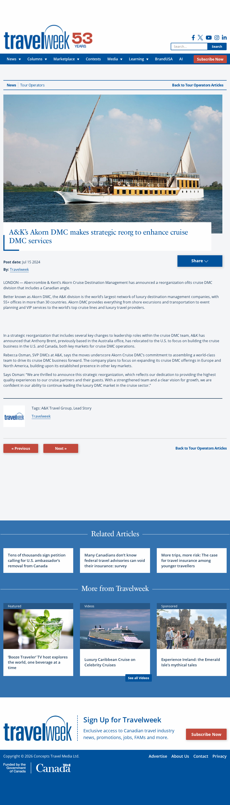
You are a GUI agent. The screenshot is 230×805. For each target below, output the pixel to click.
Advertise (158, 756)
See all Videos (138, 678)
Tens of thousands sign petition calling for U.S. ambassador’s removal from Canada (37, 560)
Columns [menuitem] (34, 59)
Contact (200, 756)
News (11, 85)
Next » (61, 448)
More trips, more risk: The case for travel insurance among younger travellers (189, 560)
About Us (180, 756)
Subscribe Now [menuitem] (210, 59)
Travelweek (19, 269)
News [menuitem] (11, 59)
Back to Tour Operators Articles (197, 85)
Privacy (219, 756)
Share (197, 260)
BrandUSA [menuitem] (164, 59)
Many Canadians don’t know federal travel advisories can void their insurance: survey (114, 560)
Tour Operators (32, 85)
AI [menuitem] (181, 59)
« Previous (20, 448)
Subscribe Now (206, 734)
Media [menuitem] (112, 59)
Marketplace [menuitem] (64, 59)
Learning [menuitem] (136, 59)
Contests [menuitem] (93, 59)
